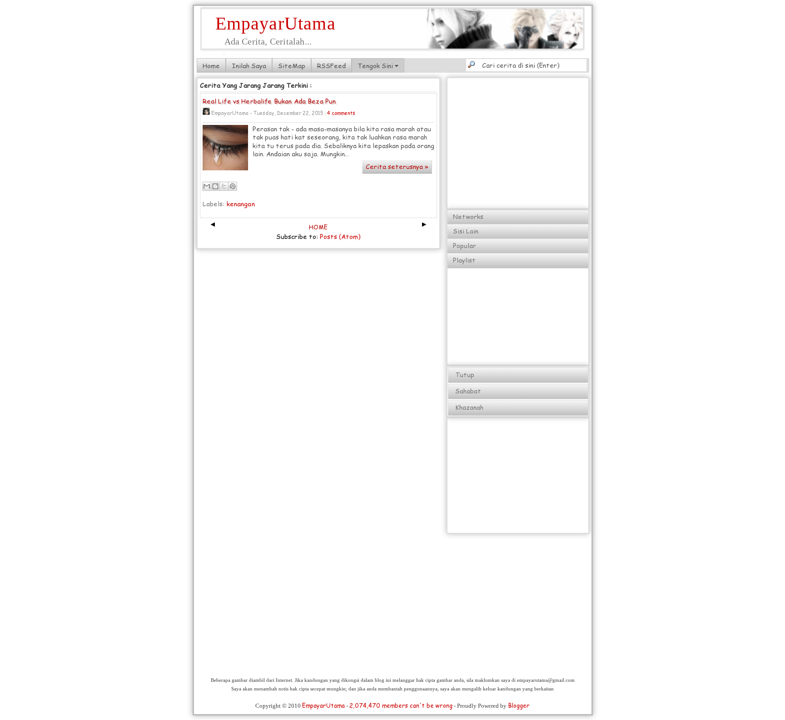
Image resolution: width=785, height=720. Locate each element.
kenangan (241, 203)
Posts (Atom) (340, 236)
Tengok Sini (376, 65)
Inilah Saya (249, 65)
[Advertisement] (564, 142)
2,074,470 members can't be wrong (400, 705)
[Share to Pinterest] (232, 186)
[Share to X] (224, 186)
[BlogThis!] (215, 186)
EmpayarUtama (275, 23)
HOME (318, 227)
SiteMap (291, 65)
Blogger (519, 705)
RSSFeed (331, 65)
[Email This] (206, 186)
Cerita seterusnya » (397, 166)
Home (211, 65)
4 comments (341, 112)
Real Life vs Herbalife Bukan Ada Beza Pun (269, 101)
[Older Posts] (424, 227)
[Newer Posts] (212, 227)
